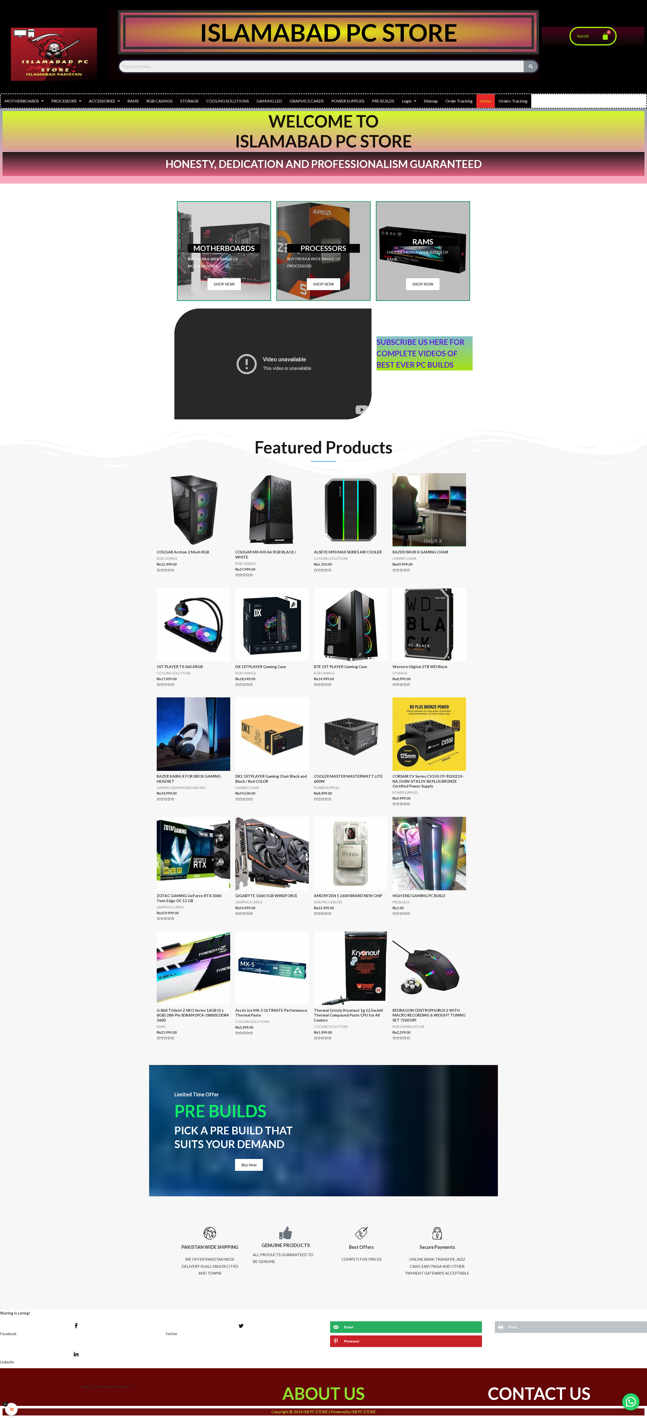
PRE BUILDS (383, 100)
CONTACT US (539, 1393)
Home (485, 100)
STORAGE (189, 100)
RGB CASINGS (159, 100)
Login (406, 100)
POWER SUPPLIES (347, 100)
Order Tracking (459, 100)
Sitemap (431, 100)
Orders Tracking (513, 100)
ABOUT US (323, 1393)
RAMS (133, 100)
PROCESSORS (64, 100)
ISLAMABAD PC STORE (328, 32)
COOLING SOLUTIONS (227, 100)
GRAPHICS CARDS (307, 100)
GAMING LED (269, 100)
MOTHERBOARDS (22, 100)
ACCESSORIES (102, 100)
